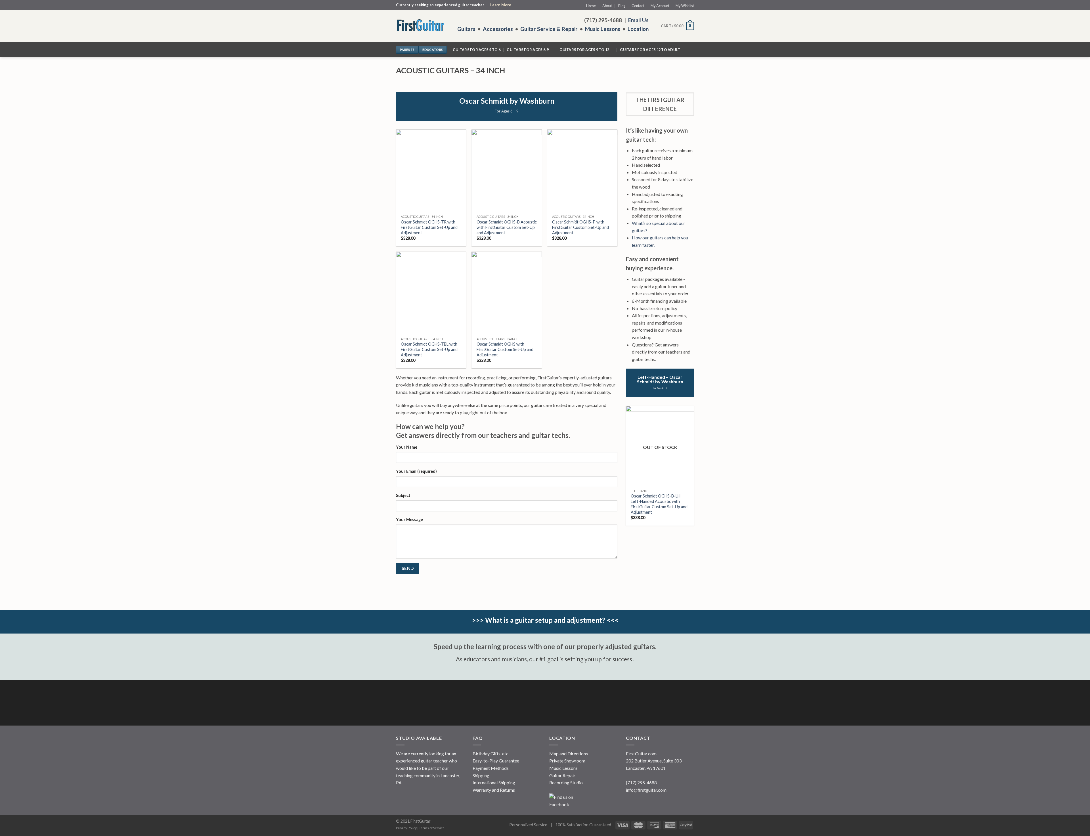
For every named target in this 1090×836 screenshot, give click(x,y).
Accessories (498, 29)
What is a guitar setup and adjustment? (545, 620)
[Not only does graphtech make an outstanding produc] (649, 704)
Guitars (466, 29)
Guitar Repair (562, 775)
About (607, 5)
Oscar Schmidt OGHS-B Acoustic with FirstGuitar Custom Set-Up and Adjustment (507, 227)
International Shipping (494, 782)
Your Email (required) (416, 471)
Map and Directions (568, 753)
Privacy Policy (406, 828)
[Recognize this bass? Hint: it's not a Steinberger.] (679, 704)
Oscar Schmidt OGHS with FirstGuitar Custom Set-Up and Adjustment (505, 349)
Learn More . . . (503, 5)
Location (638, 29)
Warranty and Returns (494, 790)
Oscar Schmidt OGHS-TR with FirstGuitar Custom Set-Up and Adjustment (429, 227)
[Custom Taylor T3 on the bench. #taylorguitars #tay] (441, 704)
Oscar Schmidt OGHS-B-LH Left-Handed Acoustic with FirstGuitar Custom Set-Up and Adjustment (659, 504)
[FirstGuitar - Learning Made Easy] (422, 26)
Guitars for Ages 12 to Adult (650, 49)
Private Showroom (567, 760)
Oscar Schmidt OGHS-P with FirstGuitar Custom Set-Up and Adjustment (580, 227)
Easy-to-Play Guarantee (496, 760)
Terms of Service (432, 828)
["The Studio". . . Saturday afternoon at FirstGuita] (500, 704)
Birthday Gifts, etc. (491, 753)
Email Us (638, 20)
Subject (403, 495)
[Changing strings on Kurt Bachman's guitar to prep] (590, 704)
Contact (638, 5)
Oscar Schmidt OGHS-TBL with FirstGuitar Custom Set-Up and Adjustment (429, 349)
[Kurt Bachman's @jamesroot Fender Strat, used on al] (530, 704)
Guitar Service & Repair (549, 29)
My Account (660, 5)
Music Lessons (602, 29)
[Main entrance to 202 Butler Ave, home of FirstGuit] (470, 704)
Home (591, 5)
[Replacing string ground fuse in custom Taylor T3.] (411, 704)
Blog (621, 5)
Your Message (409, 519)
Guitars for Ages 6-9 (528, 49)
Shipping (481, 775)
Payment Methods (491, 768)
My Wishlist (685, 5)
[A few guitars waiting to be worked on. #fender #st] (619, 704)
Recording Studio (566, 782)
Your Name (406, 447)
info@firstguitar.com (646, 790)
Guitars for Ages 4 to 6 (476, 49)
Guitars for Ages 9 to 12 (584, 49)
